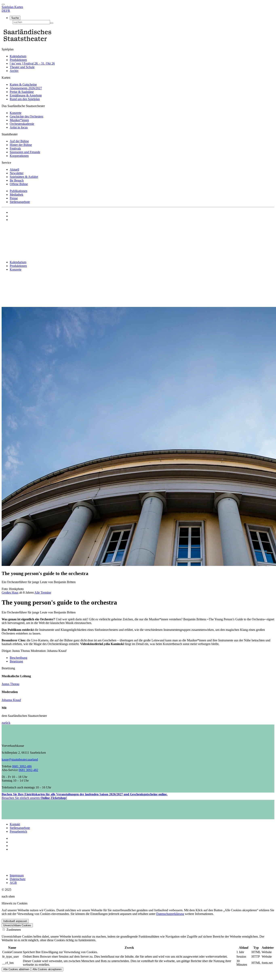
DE (4, 10)
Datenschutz (17, 879)
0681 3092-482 (28, 770)
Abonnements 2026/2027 (26, 88)
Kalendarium (18, 56)
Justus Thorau (10, 684)
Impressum (17, 875)
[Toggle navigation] (3, 4)
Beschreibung (18, 657)
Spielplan (8, 7)
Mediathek (16, 194)
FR (8, 10)
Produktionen (18, 60)
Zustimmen (13, 929)
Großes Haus (10, 592)
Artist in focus (19, 127)
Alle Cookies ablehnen (16, 969)
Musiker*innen (19, 120)
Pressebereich (18, 831)
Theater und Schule (22, 67)
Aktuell (14, 169)
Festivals (15, 148)
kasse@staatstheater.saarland (20, 759)
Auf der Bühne (19, 141)
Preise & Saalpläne (22, 91)
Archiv (14, 70)
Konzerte (15, 113)
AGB (13, 882)
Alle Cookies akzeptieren (47, 969)
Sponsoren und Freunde (25, 152)
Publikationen (18, 191)
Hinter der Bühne (21, 144)
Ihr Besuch (17, 180)
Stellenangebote (20, 202)
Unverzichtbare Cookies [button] (17, 925)
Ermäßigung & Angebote (26, 95)
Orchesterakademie (22, 123)
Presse (14, 198)
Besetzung (16, 661)
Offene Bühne (19, 184)
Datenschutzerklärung (170, 914)
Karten (18, 7)
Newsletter (16, 173)
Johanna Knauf (11, 700)
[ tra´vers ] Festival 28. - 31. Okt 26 (32, 63)
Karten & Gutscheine (23, 84)
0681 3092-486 (22, 766)
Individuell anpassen (15, 921)
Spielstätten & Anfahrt (24, 176)
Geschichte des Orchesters (26, 116)
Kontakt (15, 824)
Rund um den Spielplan (25, 99)
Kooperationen (19, 155)
